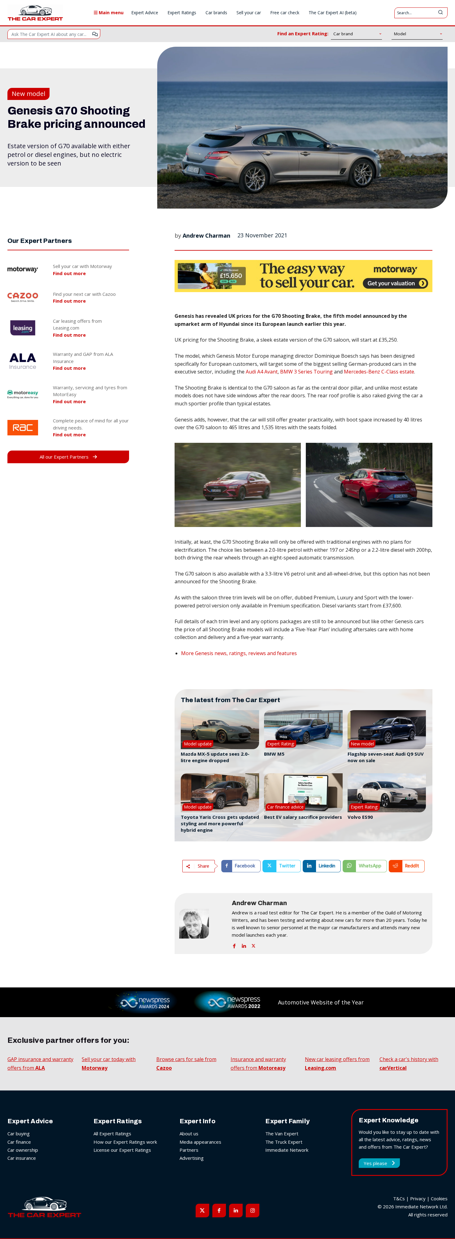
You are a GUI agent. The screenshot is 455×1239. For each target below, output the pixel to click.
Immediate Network (286, 1150)
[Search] (440, 12)
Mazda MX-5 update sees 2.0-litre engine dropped (215, 757)
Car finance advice (285, 807)
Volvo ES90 (360, 817)
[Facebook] (234, 944)
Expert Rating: (281, 744)
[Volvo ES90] (387, 793)
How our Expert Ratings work (125, 1142)
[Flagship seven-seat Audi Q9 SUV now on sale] (387, 729)
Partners (189, 1150)
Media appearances (200, 1142)
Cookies (439, 1198)
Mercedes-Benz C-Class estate (379, 371)
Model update (198, 744)
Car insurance (21, 1158)
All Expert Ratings (112, 1133)
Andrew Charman (206, 235)
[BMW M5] (303, 729)
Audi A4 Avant (262, 371)
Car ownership (22, 1150)
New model (28, 93)
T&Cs (399, 1198)
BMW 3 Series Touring (306, 371)
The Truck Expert (283, 1142)
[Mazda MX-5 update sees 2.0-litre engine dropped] (220, 729)
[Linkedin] (243, 944)
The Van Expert (281, 1133)
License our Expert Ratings (122, 1150)
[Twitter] (253, 944)
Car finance (19, 1142)
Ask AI (95, 34)
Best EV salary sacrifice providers (303, 817)
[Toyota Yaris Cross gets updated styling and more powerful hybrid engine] (220, 793)
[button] (238, 485)
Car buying (18, 1133)
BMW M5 (274, 754)
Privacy (418, 1198)
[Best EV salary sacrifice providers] (303, 793)
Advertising (192, 1158)
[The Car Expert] (35, 13)
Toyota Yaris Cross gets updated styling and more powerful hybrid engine (220, 823)
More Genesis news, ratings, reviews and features (239, 653)
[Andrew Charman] (202, 923)
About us (189, 1133)
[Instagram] (252, 1210)
